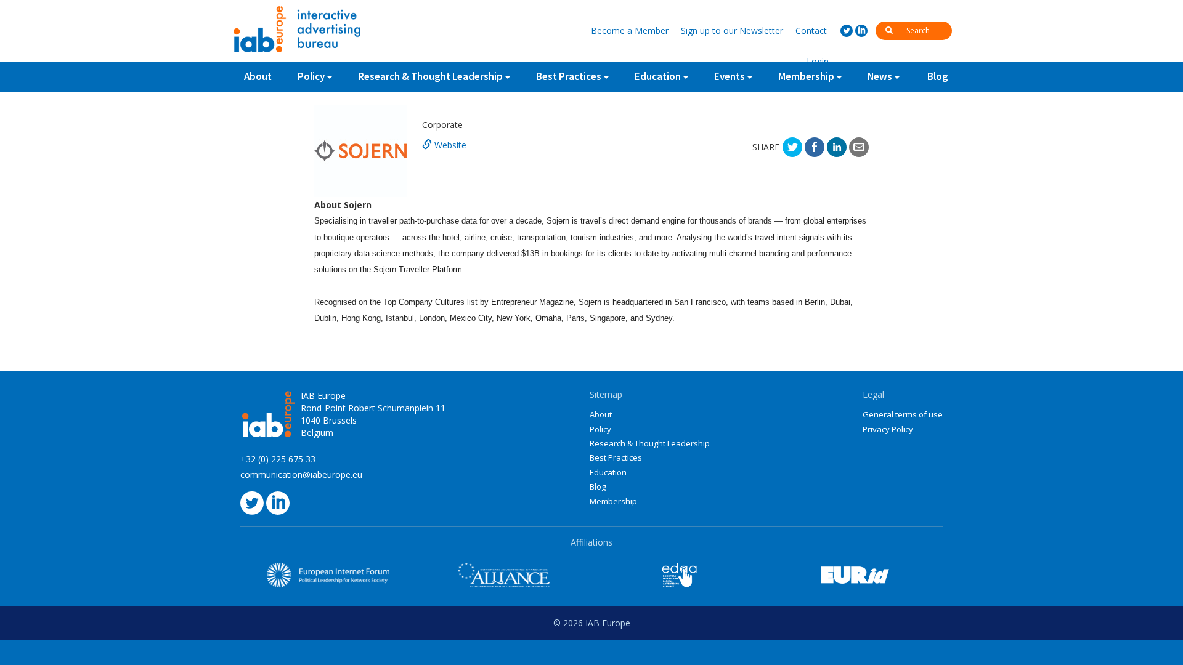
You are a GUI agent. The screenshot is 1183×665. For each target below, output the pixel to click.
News (880, 76)
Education (608, 472)
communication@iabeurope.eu (301, 474)
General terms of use (903, 414)
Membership (613, 501)
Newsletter (732, 30)
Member (630, 30)
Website (449, 145)
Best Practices (616, 457)
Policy (311, 76)
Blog (937, 76)
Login (818, 61)
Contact (811, 30)
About (258, 76)
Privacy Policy (888, 429)
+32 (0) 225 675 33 (277, 459)
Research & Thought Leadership (430, 76)
